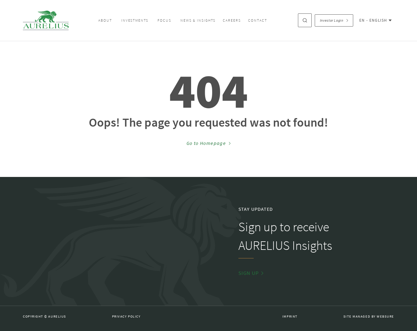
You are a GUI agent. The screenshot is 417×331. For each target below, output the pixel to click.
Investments (135, 20)
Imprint (290, 317)
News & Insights (198, 20)
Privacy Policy (126, 317)
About (105, 20)
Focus (164, 20)
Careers (232, 20)
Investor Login (331, 20)
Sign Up (248, 273)
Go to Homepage (206, 143)
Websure (385, 317)
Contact (257, 20)
